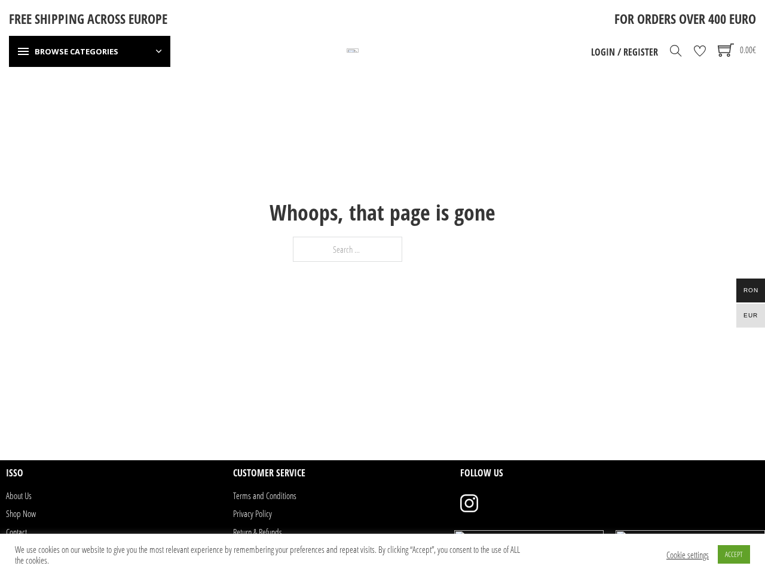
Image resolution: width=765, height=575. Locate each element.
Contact (16, 532)
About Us (19, 495)
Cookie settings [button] (687, 554)
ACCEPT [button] (734, 554)
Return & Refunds (257, 532)
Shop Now (21, 513)
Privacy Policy (252, 513)
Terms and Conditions (264, 495)
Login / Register (624, 52)
